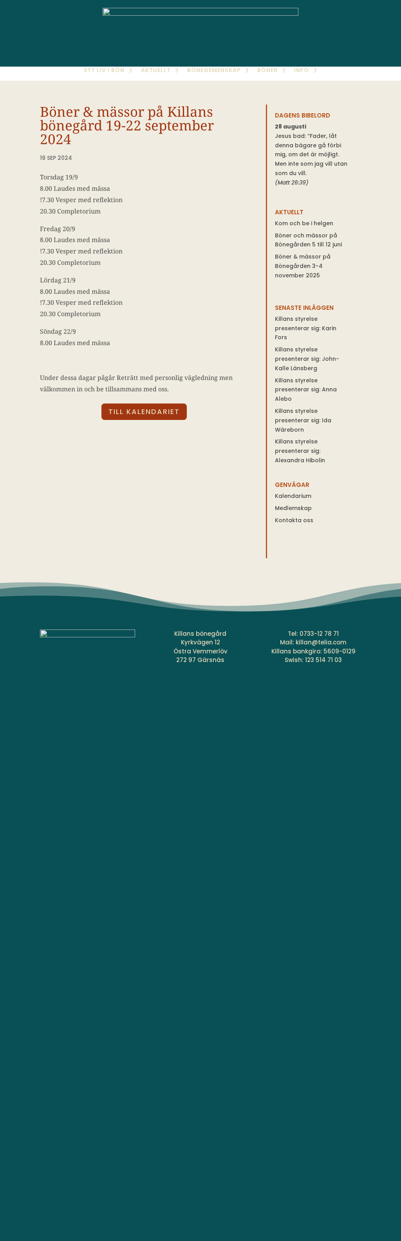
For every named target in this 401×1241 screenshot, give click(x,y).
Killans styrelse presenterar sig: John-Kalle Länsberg (307, 359)
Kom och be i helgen (304, 223)
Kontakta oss (294, 520)
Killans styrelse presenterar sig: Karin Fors (305, 328)
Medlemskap (293, 508)
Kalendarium (293, 496)
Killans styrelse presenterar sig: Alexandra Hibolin (300, 451)
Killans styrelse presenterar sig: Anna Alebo (306, 389)
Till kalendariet (144, 411)
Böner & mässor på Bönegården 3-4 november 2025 (303, 266)
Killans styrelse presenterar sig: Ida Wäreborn (303, 420)
